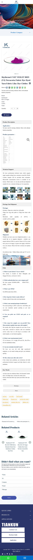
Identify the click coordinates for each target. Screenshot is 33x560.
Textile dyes (5, 399)
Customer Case (13, 529)
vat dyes (4, 396)
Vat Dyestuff (19, 396)
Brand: (3, 95)
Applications (13, 540)
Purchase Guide (13, 535)
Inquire (7, 115)
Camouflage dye (7, 405)
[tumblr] (10, 554)
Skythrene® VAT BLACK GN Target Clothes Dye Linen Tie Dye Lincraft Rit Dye (23, 446)
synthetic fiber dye (15, 402)
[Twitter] (5, 554)
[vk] (12, 554)
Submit (9, 497)
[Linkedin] (3, 554)
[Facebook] (7, 554)
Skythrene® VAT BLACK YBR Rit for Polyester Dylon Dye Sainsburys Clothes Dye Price (10, 446)
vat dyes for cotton (24, 399)
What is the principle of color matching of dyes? (24, 421)
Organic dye (14, 399)
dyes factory (5, 402)
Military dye (25, 402)
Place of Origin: (5, 99)
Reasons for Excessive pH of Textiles (9, 421)
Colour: (3, 103)
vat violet (11, 396)
